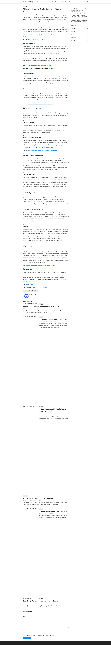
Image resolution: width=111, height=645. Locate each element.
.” (59, 62)
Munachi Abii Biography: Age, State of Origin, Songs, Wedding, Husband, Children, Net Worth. (79, 22)
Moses (41, 513)
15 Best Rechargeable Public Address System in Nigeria (53, 410)
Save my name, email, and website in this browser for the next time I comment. (40, 635)
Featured (25, 6)
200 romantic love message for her (31, 188)
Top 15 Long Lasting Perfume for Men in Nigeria (41, 307)
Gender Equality (31, 290)
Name (24, 630)
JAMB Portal (54, 132)
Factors (25, 290)
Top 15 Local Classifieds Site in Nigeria (38, 498)
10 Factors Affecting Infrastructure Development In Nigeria (41, 265)
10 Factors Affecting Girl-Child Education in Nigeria (39, 65)
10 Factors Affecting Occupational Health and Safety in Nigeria (42, 150)
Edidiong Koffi (27, 11)
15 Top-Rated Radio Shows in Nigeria (53, 511)
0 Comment (38, 11)
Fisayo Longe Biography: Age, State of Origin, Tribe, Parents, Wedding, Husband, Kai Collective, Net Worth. (79, 15)
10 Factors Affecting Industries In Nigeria (37, 39)
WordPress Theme (58, 643)
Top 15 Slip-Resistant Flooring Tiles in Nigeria (40, 601)
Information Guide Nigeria (34, 22)
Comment (25, 616)
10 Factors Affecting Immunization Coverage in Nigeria (40, 104)
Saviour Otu (26, 308)
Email (40, 630)
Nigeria (36, 290)
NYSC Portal (40, 117)
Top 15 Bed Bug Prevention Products (53, 319)
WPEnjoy (63, 643)
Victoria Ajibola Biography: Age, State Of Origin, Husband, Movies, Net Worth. (79, 10)
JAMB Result (57, 147)
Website (55, 630)
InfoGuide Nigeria (29, 2)
